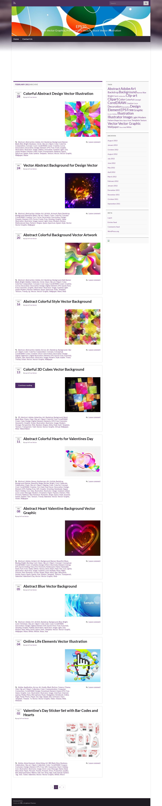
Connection (19, 691)
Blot (21, 144)
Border (46, 483)
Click (17, 689)
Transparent (27, 427)
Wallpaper (19, 155)
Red (31, 495)
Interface (57, 693)
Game (17, 693)
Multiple (53, 571)
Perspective (26, 425)
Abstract (21, 142)
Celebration (19, 485)
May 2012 (111, 168)
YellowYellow (25, 429)
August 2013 (112, 141)
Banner (65, 142)
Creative (56, 146)
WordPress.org (113, 231)
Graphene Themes (30, 803)
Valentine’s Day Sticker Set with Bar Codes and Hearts (60, 712)
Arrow (43, 350)
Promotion (58, 771)
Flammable (65, 567)
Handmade (58, 489)
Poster (38, 771)
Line (66, 150)
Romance (36, 495)
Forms (35, 219)
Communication (51, 689)
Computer (62, 689)
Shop (47, 773)
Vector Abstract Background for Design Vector (60, 165)
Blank (17, 144)
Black (17, 419)
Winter (36, 631)
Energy (68, 565)
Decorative (29, 148)
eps (26, 97)
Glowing (51, 219)
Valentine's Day (29, 576)
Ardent (34, 561)
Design (36, 148)
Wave (59, 291)
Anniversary (41, 481)
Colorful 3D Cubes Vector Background (53, 369)
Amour (33, 481)
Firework (42, 567)
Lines (51, 221)
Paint (35, 151)
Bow (58, 763)
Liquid (17, 151)
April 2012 (111, 172)
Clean (47, 282)
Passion (56, 493)
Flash (17, 569)
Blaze (66, 561)
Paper (49, 493)
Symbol (36, 153)
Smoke (17, 574)
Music (44, 695)
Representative (25, 773)
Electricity (54, 565)
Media (23, 695)
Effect (47, 565)
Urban (23, 359)
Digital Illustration (36, 356)
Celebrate (35, 282)
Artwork (54, 213)
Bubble (28, 282)
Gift (37, 489)
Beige (41, 483)
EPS (48, 148)
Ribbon (34, 773)
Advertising (40, 763)
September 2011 (114, 204)
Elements (47, 421)
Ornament (43, 493)
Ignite (69, 569)
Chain (27, 485)
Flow (69, 286)
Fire (36, 567)
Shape (51, 495)
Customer (19, 767)
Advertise (38, 417)
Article (52, 481)
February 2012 (113, 181)
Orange (18, 425)
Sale (39, 773)
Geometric (19, 423)
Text (28, 497)
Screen (36, 572)
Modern (23, 151)
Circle (39, 144)
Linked (67, 491)
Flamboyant (50, 567)
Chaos (26, 419)
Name (61, 769)
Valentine (47, 497)
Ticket (25, 775)
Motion (30, 151)
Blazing (18, 563)
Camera (61, 687)
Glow (47, 569)
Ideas (64, 219)
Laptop (18, 695)
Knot (44, 769)
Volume (59, 699)
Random (39, 425)
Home (16, 39)
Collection (36, 689)
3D (19, 417)
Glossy (41, 569)
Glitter (36, 569)
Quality (65, 771)
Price (51, 771)
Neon (58, 571)
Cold (42, 624)
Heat (57, 569)
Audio (44, 687)
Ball (63, 280)
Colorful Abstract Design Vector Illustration (58, 93)
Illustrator (28, 150)
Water (25, 155)
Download (45, 691)
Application (28, 687)
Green (33, 423)
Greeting (50, 489)
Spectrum (19, 153)
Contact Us (27, 39)
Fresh (57, 148)
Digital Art (25, 356)
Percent (32, 771)
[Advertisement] (81, 59)
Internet (65, 693)
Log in (110, 218)
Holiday (23, 491)
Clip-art (45, 144)
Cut (38, 487)
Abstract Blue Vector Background (50, 586)
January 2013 (113, 145)
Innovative (48, 150)
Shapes (39, 223)
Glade (30, 569)
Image (35, 150)
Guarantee (52, 767)
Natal (66, 769)
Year (46, 631)
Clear (31, 419)
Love (17, 493)
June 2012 (111, 163)
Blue (21, 419)
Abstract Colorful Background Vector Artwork (60, 235)
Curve (62, 146)
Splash (25, 153)
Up (29, 291)
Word (62, 775)
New (27, 223)
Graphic (63, 148)
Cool (35, 146)
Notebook (59, 695)
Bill (50, 763)
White (30, 631)
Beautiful (28, 215)
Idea (23, 357)
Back (60, 213)
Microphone (36, 695)
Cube (23, 421)
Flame (58, 567)
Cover (50, 146)
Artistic (47, 213)
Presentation (48, 151)
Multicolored (20, 223)
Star (38, 574)
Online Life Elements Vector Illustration (55, 641)
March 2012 (112, 177)
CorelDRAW (42, 146)
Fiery (32, 567)
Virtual (57, 427)
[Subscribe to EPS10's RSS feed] (14, 2)
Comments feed (114, 227)
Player (33, 697)
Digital (47, 286)
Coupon (64, 765)
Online (66, 695)
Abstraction (30, 142)
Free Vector (33, 97)
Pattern (33, 223)
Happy (65, 489)
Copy (47, 284)
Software (56, 697)
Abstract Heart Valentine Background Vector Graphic (59, 510)
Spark (28, 574)
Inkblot (41, 150)
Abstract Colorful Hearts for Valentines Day (58, 438)
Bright (26, 144)
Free (52, 148)
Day (46, 487)
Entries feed (112, 222)
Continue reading (25, 385)
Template (43, 153)
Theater (26, 699)
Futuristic (23, 288)
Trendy (24, 291)
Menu (29, 695)
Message (28, 493)
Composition (20, 146)
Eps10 (64, 286)
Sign (56, 572)
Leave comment (94, 142)
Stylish (62, 357)
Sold (54, 773)
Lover (22, 493)
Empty (59, 691)
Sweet (17, 497)
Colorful (62, 144)
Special (59, 773)
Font (21, 569)
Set (37, 697)
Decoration (19, 148)
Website (18, 701)
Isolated (56, 150)
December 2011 (114, 190)
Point (40, 151)
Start (62, 697)
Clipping (45, 485)
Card (57, 483)
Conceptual (58, 352)
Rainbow (57, 151)
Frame (41, 219)
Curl (34, 217)
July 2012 (111, 159)
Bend (65, 417)
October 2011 (113, 199)
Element (43, 148)
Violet (17, 498)
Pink (33, 425)
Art (42, 142)
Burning (30, 563)
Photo (27, 697)
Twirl (34, 427)
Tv (31, 699)
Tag (16, 775)
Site (50, 697)
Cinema (67, 687)
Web (64, 291)
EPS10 (81, 26)
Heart (17, 491)
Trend (68, 357)
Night (63, 571)
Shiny (51, 425)
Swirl (60, 425)
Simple (45, 697)
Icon (28, 491)
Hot (60, 569)
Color (56, 144)
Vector (56, 153)
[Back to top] (157, 801)
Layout (40, 221)
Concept (29, 146)
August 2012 (112, 154)
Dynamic (18, 219)
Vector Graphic (66, 153)
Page (17, 697)
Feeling (28, 489)
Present (18, 495)
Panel (22, 697)
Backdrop (48, 142)
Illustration (19, 150)
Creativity (34, 565)
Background (57, 142)
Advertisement (29, 763)
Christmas (23, 624)
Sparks (33, 574)
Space (63, 151)
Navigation (51, 695)
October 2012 (113, 150)
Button (54, 687)
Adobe (37, 142)
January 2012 (113, 186)
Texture (50, 153)
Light (62, 150)
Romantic (44, 495)
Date (42, 487)
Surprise (67, 495)
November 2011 (114, 195)
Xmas (42, 631)
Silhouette (62, 572)
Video (53, 699)
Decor (40, 354)
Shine (47, 572)
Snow (32, 629)
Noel (21, 771)
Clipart (51, 144)
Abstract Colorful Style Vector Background (57, 301)
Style (31, 153)
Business (32, 144)
